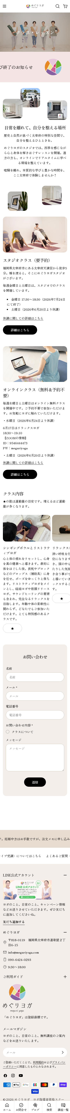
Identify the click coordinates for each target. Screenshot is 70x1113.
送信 (35, 782)
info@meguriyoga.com (23, 952)
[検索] (57, 6)
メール (11, 687)
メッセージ (13, 739)
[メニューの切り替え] (4, 6)
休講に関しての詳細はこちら (23, 318)
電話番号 (12, 706)
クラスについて (22, 731)
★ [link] (12, 628)
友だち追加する (14, 921)
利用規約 (38, 1062)
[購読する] (63, 1052)
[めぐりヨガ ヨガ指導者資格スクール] (37, 67)
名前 (9, 668)
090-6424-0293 (19, 959)
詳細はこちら (20, 330)
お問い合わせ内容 (19, 725)
